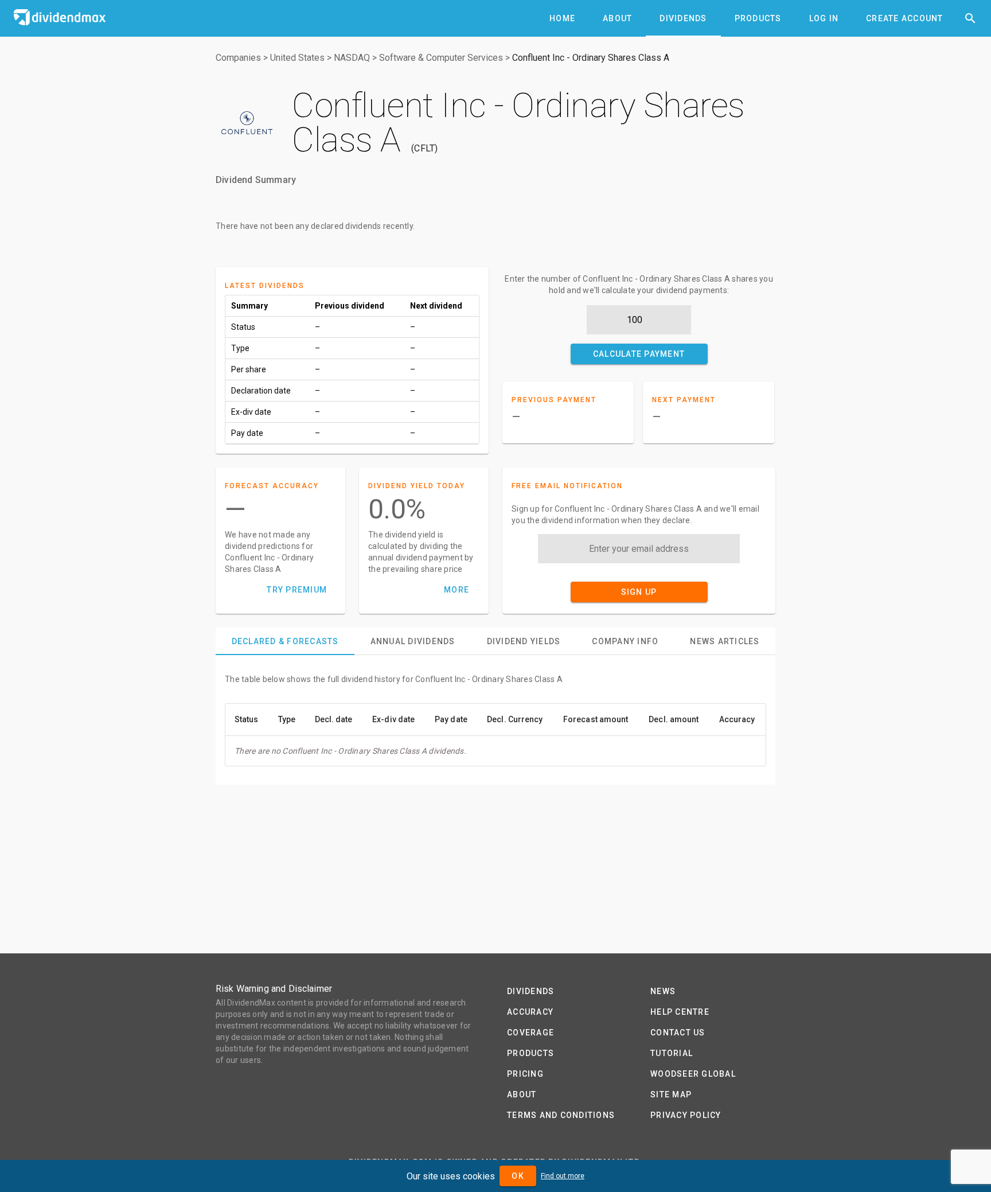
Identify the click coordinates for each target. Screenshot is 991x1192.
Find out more (562, 1176)
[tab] (562, 18)
